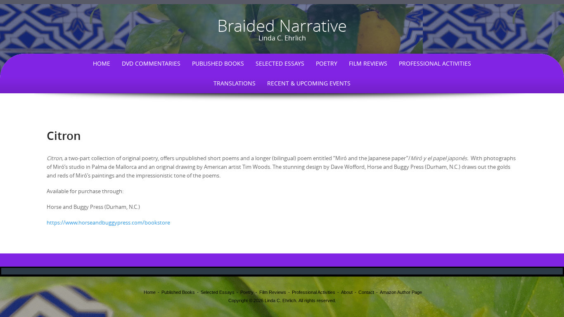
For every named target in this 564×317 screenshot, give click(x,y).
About (347, 292)
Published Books (218, 63)
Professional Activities (435, 63)
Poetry (326, 63)
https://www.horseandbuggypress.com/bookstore (108, 222)
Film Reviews (368, 63)
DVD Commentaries (151, 63)
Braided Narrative (282, 25)
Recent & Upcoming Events (309, 83)
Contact (366, 292)
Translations (234, 83)
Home (101, 63)
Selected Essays (280, 63)
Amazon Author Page (401, 292)
